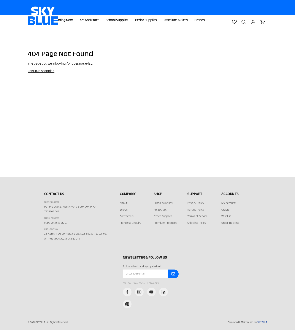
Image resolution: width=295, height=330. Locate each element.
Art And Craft (89, 20)
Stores (124, 210)
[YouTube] (151, 292)
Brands (200, 20)
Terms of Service (197, 216)
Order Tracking (230, 223)
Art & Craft (160, 210)
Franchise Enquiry (130, 223)
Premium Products (165, 223)
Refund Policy (195, 210)
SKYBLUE (262, 322)
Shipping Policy (196, 223)
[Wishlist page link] (234, 21)
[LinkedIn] (163, 292)
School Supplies (117, 20)
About (123, 203)
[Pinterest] (127, 304)
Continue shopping (41, 71)
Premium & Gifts (176, 20)
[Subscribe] (173, 274)
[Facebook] (127, 292)
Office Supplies (146, 20)
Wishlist (226, 216)
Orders (225, 210)
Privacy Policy (195, 203)
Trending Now (62, 20)
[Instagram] (139, 292)
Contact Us (126, 216)
